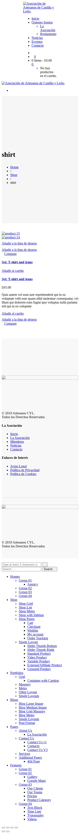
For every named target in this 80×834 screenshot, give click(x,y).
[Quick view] (3, 254)
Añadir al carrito (13, 271)
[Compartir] (7, 827)
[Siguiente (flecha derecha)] (7, 831)
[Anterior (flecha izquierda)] (3, 831)
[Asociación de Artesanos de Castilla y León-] (40, 11)
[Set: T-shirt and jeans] (11, 233)
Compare (10, 254)
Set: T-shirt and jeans (17, 262)
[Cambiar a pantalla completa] (12, 827)
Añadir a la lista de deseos (19, 243)
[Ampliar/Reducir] (16, 827)
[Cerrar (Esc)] (3, 827)
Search (48, 569)
